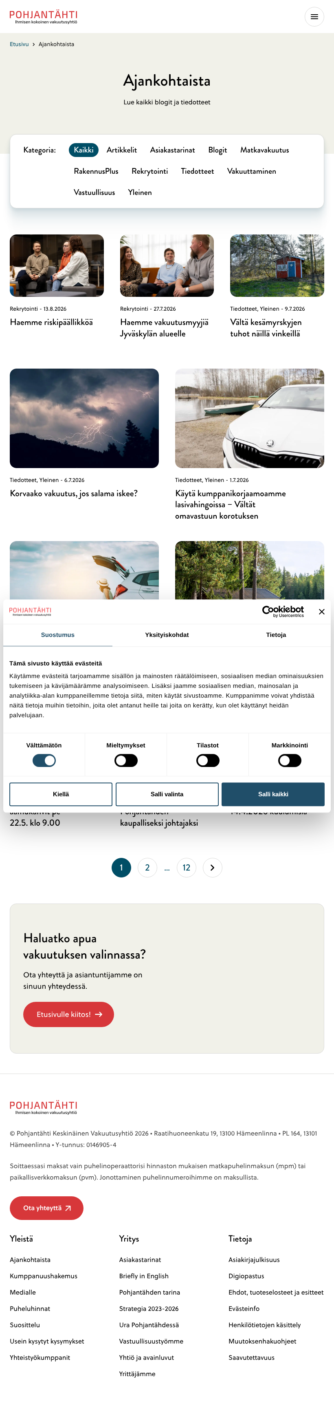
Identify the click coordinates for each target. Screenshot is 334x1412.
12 (189, 869)
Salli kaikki (273, 794)
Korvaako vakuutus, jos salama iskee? (74, 493)
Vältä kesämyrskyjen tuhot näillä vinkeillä (266, 327)
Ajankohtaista (30, 1259)
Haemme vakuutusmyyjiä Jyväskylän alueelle (164, 327)
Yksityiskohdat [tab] (167, 635)
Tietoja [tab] (276, 635)
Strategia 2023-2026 (149, 1308)
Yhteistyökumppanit (40, 1357)
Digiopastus (246, 1276)
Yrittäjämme (137, 1374)
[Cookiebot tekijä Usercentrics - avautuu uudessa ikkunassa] (268, 611)
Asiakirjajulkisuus (254, 1259)
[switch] (126, 758)
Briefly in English (144, 1276)
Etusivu (19, 44)
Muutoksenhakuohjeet (262, 1341)
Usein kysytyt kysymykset (47, 1341)
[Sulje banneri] (322, 611)
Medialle (23, 1292)
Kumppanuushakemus (43, 1276)
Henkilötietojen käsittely (265, 1325)
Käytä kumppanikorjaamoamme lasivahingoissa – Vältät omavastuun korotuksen (230, 504)
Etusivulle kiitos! (64, 1014)
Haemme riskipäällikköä (51, 322)
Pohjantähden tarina (149, 1292)
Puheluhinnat (30, 1308)
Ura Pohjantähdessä (149, 1325)
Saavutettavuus (252, 1357)
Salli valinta (167, 794)
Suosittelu (25, 1325)
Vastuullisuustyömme (151, 1341)
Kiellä (61, 794)
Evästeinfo (244, 1308)
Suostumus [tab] (58, 635)
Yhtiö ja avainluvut (146, 1357)
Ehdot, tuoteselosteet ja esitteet (276, 1292)
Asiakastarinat (140, 1259)
